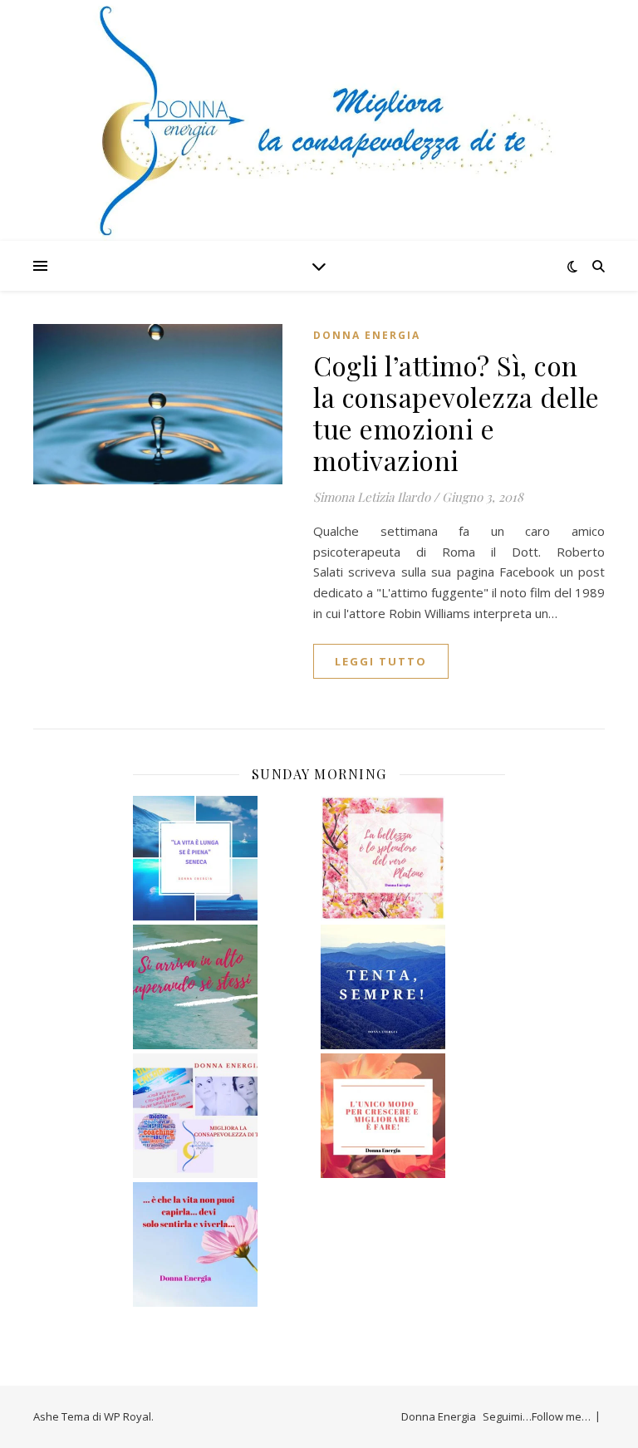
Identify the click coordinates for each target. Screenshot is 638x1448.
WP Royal (127, 1416)
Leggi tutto (381, 661)
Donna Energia (366, 335)
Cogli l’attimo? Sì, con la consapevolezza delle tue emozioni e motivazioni (456, 412)
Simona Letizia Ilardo (371, 496)
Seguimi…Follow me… (537, 1416)
